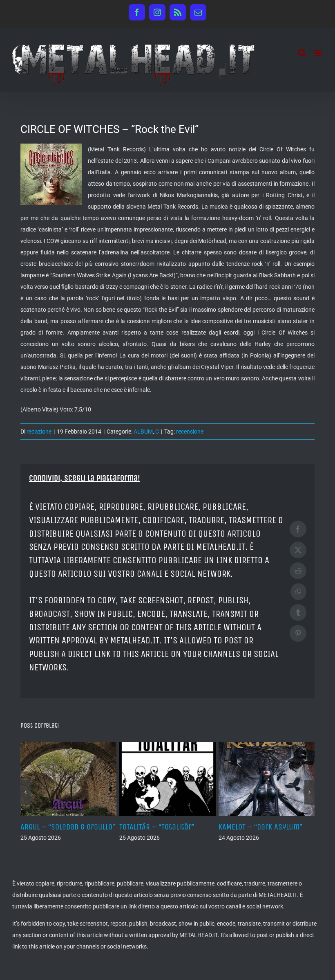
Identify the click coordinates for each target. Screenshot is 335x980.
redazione (39, 431)
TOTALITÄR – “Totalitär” (156, 827)
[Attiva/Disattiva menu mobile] (318, 53)
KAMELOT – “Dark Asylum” (260, 827)
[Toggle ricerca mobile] (302, 53)
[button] (25, 792)
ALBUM (143, 431)
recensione (189, 431)
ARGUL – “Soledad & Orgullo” (67, 827)
